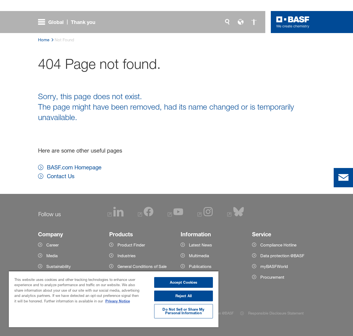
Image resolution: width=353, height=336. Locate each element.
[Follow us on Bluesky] (235, 215)
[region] (113, 299)
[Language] (240, 22)
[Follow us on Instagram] (205, 215)
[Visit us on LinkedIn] (115, 215)
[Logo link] (292, 22)
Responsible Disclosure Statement (276, 313)
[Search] (227, 22)
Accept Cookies (183, 282)
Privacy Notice (117, 301)
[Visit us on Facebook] (146, 215)
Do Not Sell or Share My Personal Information (183, 311)
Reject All (183, 296)
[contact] (343, 177)
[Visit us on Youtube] (175, 215)
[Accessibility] (253, 22)
